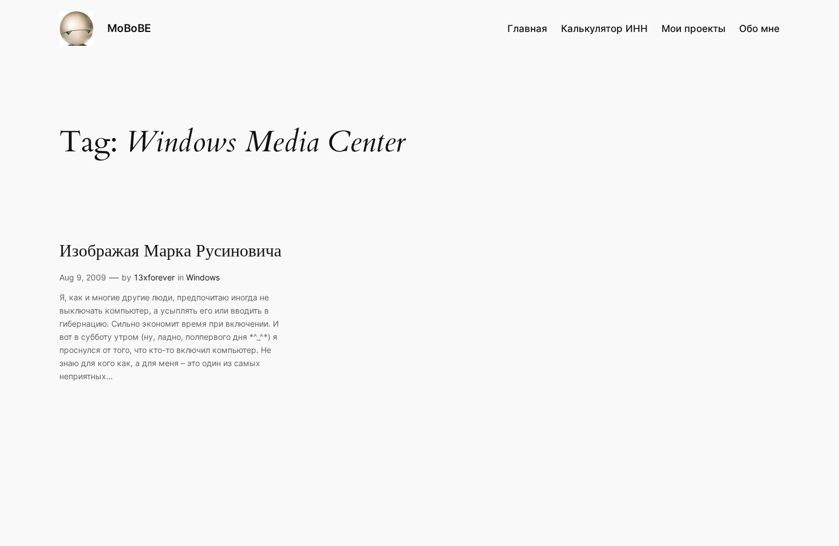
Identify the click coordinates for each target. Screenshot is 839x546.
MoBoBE (129, 28)
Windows (203, 277)
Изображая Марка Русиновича (170, 252)
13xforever (154, 277)
